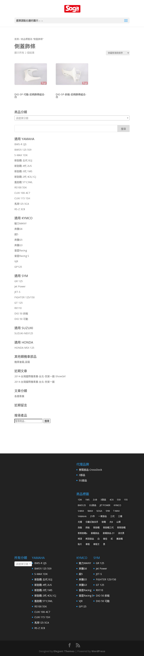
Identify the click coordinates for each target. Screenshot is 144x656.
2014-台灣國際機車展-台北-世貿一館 (34, 381)
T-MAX (116, 510)
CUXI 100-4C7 (22, 193)
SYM (108, 510)
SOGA (99, 510)
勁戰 (104, 521)
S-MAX (81, 510)
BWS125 (82, 505)
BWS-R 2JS (20, 144)
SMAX (90, 510)
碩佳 (105, 538)
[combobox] (72, 118)
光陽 (80, 521)
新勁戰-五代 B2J (23, 160)
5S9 (118, 499)
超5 (16, 234)
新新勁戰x (82, 533)
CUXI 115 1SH (22, 198)
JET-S (17, 292)
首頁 (16, 39)
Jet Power (19, 286)
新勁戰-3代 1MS (23, 171)
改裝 (80, 527)
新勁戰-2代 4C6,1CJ (25, 176)
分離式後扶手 (92, 521)
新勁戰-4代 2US (23, 165)
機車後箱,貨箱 (22, 362)
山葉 (118, 521)
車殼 (88, 544)
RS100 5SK (20, 187)
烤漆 (80, 538)
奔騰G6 (18, 228)
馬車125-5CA (21, 203)
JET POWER (105, 505)
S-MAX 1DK (21, 155)
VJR (16, 261)
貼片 (80, 544)
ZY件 (92, 516)
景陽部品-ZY (108, 533)
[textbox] (72, 118)
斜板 (88, 527)
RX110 (18, 308)
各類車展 (19, 396)
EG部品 (83, 480)
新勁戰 (96, 527)
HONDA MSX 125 (24, 347)
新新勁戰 (121, 527)
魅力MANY (20, 223)
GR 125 (18, 281)
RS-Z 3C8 (19, 209)
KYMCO (117, 505)
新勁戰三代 (108, 527)
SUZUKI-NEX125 (23, 333)
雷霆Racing (20, 250)
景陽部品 (95, 533)
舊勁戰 (119, 538)
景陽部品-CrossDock (90, 469)
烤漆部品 (90, 538)
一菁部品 (102, 516)
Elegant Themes (64, 651)
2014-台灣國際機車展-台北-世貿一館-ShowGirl (40, 376)
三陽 (120, 516)
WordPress (98, 651)
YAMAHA (82, 516)
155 (126, 499)
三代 (112, 516)
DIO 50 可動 (21, 319)
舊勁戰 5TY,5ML (23, 182)
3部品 (82, 475)
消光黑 (121, 533)
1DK (80, 499)
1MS (87, 499)
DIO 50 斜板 (21, 313)
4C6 (111, 499)
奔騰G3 (18, 245)
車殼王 (96, 544)
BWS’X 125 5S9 (22, 149)
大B (111, 521)
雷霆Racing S (21, 256)
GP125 (18, 266)
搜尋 (47, 421)
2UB (95, 499)
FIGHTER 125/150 (24, 297)
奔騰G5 (18, 239)
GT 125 (18, 302)
